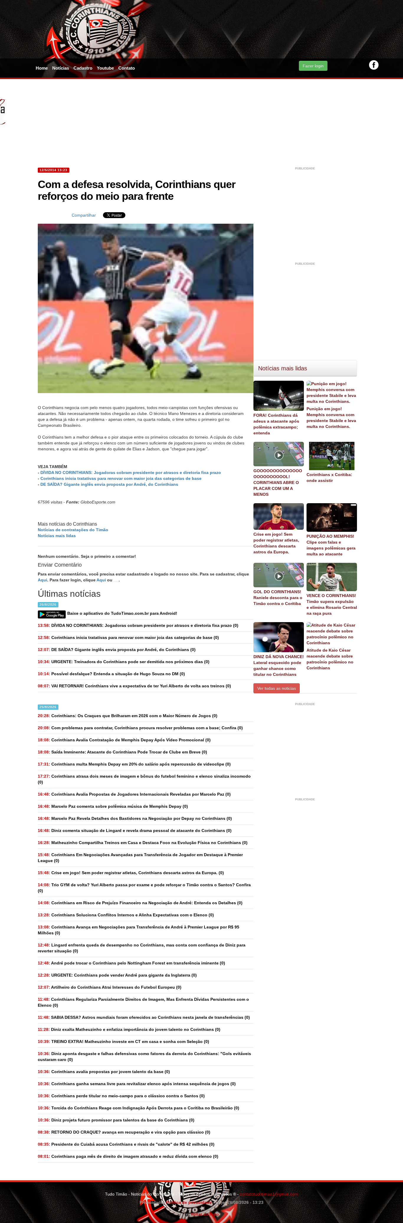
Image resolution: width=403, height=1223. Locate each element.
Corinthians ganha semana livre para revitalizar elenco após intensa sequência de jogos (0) (137, 1083)
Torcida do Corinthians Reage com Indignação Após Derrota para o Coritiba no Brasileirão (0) (138, 1108)
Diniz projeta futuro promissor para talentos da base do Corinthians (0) (116, 1120)
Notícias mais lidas (57, 535)
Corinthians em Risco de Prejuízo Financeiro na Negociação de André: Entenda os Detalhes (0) (140, 902)
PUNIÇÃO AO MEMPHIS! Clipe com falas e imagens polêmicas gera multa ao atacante (331, 545)
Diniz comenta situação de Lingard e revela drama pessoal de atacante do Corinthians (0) (135, 830)
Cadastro (82, 68)
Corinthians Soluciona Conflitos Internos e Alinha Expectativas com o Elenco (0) (126, 915)
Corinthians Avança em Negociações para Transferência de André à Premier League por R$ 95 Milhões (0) (138, 930)
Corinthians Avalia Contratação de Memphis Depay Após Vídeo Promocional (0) (124, 740)
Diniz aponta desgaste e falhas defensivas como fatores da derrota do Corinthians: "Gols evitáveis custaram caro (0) (144, 1056)
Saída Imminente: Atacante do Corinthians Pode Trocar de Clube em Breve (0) (122, 752)
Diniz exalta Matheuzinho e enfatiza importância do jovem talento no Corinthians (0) (129, 1029)
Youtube (105, 68)
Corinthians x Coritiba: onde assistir (329, 477)
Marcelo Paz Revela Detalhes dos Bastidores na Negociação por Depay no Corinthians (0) (135, 818)
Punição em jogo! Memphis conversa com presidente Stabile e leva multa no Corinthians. (331, 417)
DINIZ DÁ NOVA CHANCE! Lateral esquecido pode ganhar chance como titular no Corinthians (278, 665)
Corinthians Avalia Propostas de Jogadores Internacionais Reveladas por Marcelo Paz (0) (134, 794)
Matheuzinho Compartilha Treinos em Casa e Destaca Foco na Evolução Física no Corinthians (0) (143, 842)
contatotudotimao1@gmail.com (269, 1194)
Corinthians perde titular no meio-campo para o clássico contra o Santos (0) (121, 1095)
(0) (138, 625)
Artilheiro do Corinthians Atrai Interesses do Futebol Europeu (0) (109, 987)
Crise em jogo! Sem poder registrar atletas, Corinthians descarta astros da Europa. (276, 543)
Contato (126, 68)
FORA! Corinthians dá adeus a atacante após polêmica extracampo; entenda (276, 424)
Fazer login (313, 65)
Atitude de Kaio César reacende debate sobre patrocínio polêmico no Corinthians (330, 659)
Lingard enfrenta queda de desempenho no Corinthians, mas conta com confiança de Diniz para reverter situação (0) (141, 948)
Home (42, 68)
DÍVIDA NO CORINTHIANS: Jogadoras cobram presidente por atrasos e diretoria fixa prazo (130, 472)
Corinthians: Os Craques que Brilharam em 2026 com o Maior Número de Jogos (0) (127, 715)
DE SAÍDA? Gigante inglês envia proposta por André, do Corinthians (109, 484)
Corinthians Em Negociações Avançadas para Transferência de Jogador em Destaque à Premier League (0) (140, 857)
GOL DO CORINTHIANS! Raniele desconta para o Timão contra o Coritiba (277, 597)
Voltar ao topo (204, 1214)
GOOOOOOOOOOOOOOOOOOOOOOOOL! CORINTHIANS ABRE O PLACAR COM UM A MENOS (277, 482)
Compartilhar (84, 215)
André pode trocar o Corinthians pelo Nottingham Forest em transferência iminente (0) (131, 963)
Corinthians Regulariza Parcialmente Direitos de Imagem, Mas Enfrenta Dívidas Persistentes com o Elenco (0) (143, 1002)
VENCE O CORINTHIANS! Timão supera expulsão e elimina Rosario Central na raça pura (332, 604)
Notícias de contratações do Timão (73, 529)
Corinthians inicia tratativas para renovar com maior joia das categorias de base (121, 478)
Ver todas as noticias (276, 688)
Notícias (60, 68)
